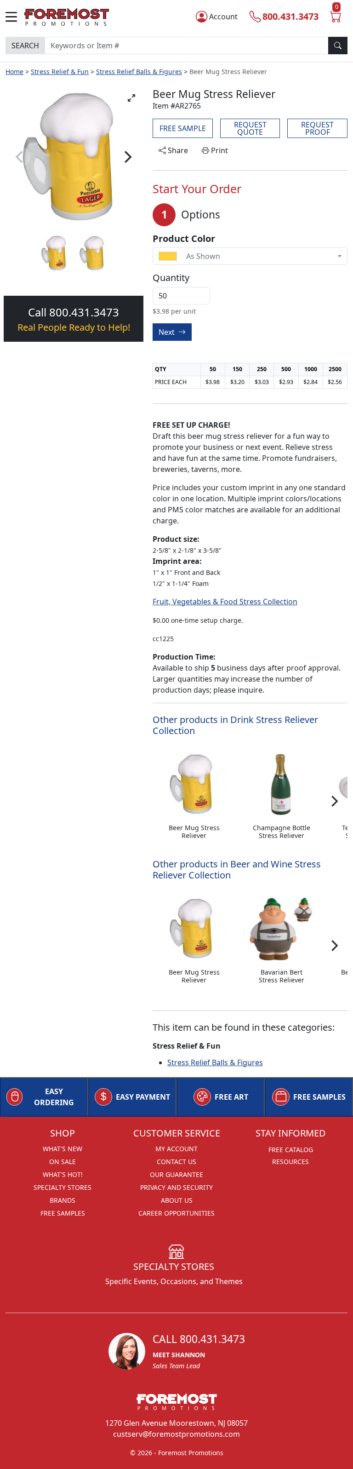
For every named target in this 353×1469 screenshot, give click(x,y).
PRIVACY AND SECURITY (176, 1187)
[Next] (127, 157)
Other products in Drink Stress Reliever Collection (235, 725)
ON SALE (62, 1161)
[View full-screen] (131, 97)
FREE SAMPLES (319, 1097)
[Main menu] (15, 16)
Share (177, 150)
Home (14, 71)
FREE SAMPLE (182, 128)
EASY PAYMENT (143, 1097)
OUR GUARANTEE (176, 1174)
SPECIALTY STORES (62, 1187)
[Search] (337, 45)
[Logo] (66, 15)
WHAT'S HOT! (63, 1174)
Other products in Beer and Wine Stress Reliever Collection (237, 869)
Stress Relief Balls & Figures (139, 71)
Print (218, 150)
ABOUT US (177, 1200)
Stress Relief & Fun (60, 71)
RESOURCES (290, 1161)
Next (167, 332)
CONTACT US (176, 1161)
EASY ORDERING (54, 1096)
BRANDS (62, 1200)
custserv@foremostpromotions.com (176, 1434)
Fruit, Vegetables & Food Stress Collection (225, 602)
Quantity (171, 277)
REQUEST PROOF (317, 128)
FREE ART (231, 1097)
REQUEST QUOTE (250, 128)
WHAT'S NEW (62, 1148)
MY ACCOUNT (176, 1148)
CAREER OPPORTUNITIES (176, 1213)
